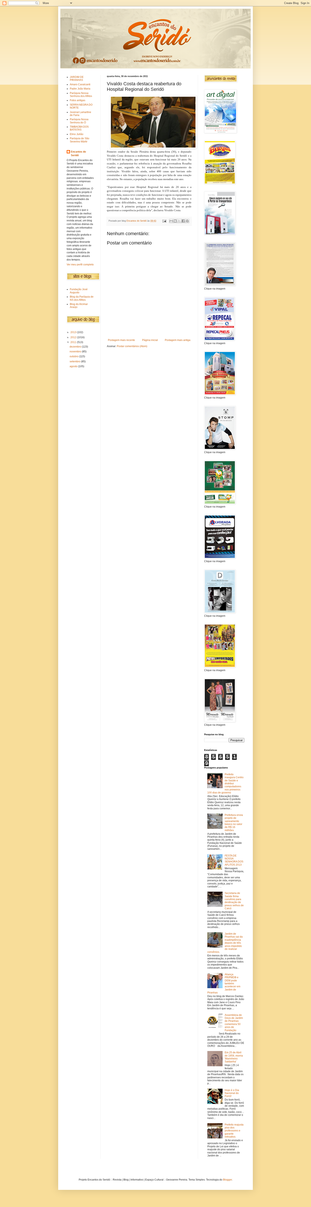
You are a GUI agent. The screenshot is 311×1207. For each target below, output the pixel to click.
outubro (74, 356)
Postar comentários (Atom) (132, 346)
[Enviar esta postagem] (164, 220)
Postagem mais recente (121, 340)
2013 (73, 332)
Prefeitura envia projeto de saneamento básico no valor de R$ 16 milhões (234, 823)
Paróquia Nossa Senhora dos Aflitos (81, 95)
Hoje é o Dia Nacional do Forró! (232, 1093)
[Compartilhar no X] (179, 221)
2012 (73, 337)
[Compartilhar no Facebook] (183, 221)
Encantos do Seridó (78, 153)
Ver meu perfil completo (80, 264)
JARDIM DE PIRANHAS (77, 78)
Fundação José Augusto (79, 291)
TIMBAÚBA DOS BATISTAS (79, 128)
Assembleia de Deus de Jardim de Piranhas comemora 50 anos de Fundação (234, 1023)
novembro (76, 351)
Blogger (227, 1179)
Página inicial (150, 340)
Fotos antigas (77, 100)
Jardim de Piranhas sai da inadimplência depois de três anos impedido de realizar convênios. (225, 942)
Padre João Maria (80, 88)
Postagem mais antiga (177, 340)
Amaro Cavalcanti (80, 84)
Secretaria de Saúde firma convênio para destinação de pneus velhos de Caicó (234, 901)
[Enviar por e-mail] (171, 221)
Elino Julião (76, 134)
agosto (74, 366)
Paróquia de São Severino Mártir (79, 140)
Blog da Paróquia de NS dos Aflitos (82, 298)
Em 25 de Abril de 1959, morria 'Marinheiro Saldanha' (234, 1057)
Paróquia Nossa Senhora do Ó (79, 121)
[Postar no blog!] (175, 221)
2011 (73, 342)
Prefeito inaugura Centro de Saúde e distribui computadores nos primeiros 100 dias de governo (225, 783)
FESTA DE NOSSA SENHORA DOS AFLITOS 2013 (234, 860)
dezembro (76, 346)
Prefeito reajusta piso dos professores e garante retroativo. (234, 1130)
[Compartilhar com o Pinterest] (187, 221)
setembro (75, 361)
